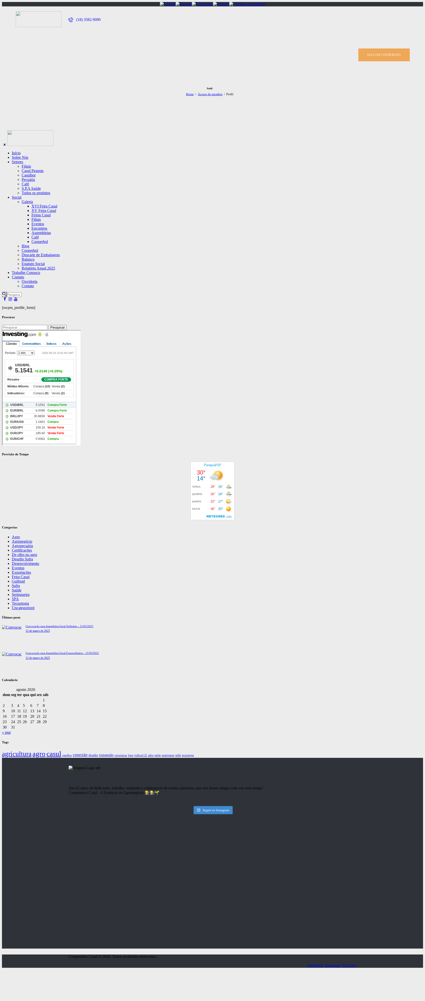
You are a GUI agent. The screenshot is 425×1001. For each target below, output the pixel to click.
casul (53, 754)
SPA (15, 599)
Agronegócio (22, 541)
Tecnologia (20, 603)
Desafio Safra (22, 559)
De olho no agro (24, 555)
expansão (106, 755)
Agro (16, 537)
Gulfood (18, 581)
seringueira (168, 755)
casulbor (67, 755)
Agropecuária (22, 546)
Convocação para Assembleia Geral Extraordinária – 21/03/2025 (62, 652)
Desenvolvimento (25, 563)
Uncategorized (23, 608)
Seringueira (21, 594)
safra (150, 755)
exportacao (121, 755)
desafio (93, 755)
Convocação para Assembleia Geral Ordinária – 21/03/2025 (59, 626)
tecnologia (188, 755)
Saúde (16, 590)
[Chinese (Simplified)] (247, 4)
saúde (157, 755)
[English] (168, 4)
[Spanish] (184, 4)
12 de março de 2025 (38, 631)
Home (190, 94)
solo (178, 755)
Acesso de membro (210, 94)
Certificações (22, 550)
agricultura (16, 754)
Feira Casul (21, 577)
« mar (6, 732)
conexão (80, 754)
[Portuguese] (202, 4)
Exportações (21, 572)
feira (130, 755)
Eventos (18, 568)
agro (39, 754)
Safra (16, 586)
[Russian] (221, 4)
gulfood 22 (140, 755)
